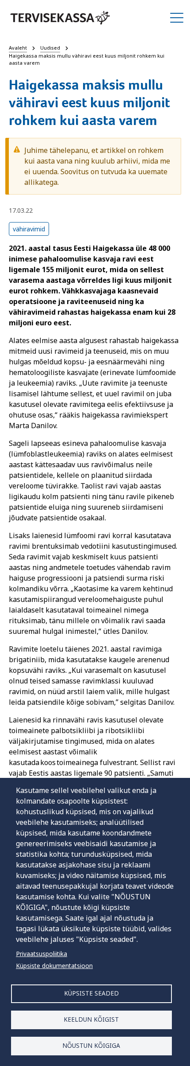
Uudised (50, 47)
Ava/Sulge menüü (176, 17)
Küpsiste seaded (91, 993)
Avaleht (18, 47)
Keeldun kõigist (91, 1019)
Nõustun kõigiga (91, 1045)
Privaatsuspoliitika (41, 953)
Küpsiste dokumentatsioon (54, 965)
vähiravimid (29, 229)
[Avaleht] (60, 18)
